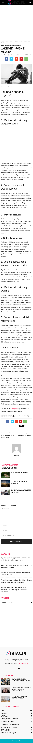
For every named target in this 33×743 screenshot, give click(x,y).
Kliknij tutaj (14, 408)
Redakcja (6, 54)
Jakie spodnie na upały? (19, 473)
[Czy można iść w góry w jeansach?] (5, 483)
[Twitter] (19, 668)
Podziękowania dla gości (9, 719)
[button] (30, 2)
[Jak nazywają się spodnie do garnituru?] (5, 492)
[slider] (6, 416)
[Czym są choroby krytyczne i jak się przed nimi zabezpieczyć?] (5, 690)
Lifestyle (4, 716)
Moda (2, 45)
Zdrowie (4, 713)
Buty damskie (5, 730)
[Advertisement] (16, 22)
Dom (2, 710)
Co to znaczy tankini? (24, 435)
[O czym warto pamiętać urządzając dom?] (5, 699)
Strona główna (4, 41)
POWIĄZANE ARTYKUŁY (9, 465)
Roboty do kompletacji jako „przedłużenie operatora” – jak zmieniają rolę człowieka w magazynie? (14, 590)
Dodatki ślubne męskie (8, 733)
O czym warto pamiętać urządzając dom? (20, 697)
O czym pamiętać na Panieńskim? (7, 436)
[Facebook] (14, 668)
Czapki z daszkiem (7, 721)
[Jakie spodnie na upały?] (5, 475)
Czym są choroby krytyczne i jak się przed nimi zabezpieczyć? (22, 689)
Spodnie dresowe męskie (9, 727)
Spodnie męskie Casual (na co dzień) (13, 45)
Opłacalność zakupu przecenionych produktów (21, 679)
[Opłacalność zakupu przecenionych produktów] (5, 681)
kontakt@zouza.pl (23, 663)
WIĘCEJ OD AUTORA (9, 468)
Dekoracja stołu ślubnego (10, 724)
